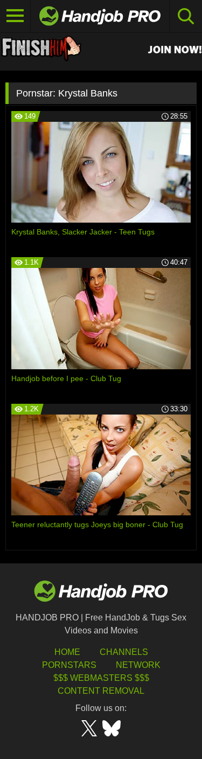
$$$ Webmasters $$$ (101, 677)
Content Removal (101, 690)
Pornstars (69, 665)
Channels (124, 652)
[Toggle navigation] (15, 16)
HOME (67, 652)
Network (138, 665)
